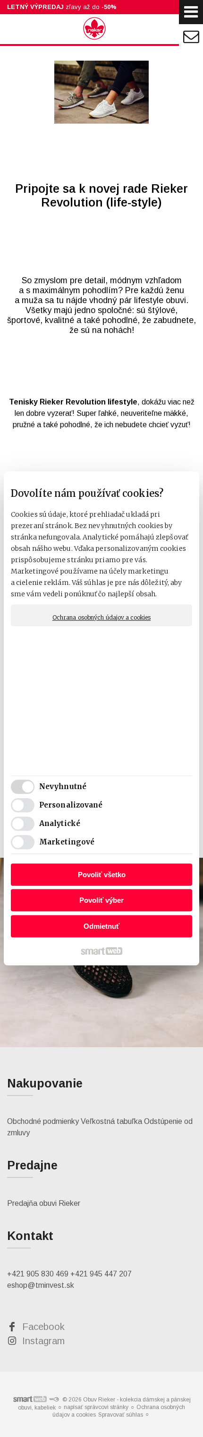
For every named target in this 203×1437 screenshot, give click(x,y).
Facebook (43, 1326)
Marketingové (66, 842)
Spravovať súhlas (120, 1414)
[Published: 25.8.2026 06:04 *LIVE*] (54, 1399)
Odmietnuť (101, 926)
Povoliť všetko (102, 875)
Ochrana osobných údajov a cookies (101, 617)
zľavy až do (62, 6)
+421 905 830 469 (37, 1274)
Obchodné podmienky (43, 1121)
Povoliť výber (101, 901)
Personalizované (71, 805)
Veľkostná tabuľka (111, 1121)
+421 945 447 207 (101, 1274)
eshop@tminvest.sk (40, 1285)
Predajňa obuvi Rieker (43, 1203)
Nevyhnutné (62, 786)
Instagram (43, 1341)
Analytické (59, 823)
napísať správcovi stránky (96, 1407)
